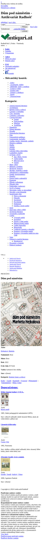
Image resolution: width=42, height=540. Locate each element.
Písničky (12, 176)
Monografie (18, 227)
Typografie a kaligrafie (17, 214)
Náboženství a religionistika (18, 172)
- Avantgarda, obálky (16, 85)
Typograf (24, 381)
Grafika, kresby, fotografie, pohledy (21, 141)
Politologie (17, 204)
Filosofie (17, 198)
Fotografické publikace (17, 137)
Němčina (17, 123)
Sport (11, 208)
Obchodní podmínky (12, 66)
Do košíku (4, 6)
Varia (11, 237)
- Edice (11, 83)
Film (11, 135)
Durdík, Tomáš (6, 474)
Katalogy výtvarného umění (23, 231)
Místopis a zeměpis (15, 166)
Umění (11, 216)
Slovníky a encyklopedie (17, 192)
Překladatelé (33, 381)
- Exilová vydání (15, 89)
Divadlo (12, 131)
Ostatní (16, 119)
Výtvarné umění (19, 217)
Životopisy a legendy (16, 243)
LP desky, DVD (14, 155)
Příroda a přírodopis (16, 182)
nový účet (12, 22)
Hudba (11, 145)
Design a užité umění (21, 221)
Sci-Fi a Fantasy (14, 188)
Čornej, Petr (5, 442)
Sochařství (17, 219)
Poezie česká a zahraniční (18, 178)
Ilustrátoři (16, 381)
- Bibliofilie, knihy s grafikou (19, 87)
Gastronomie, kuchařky (17, 139)
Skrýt (6, 534)
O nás (7, 70)
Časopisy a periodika (16, 112)
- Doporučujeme (15, 96)
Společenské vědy (15, 194)
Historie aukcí (10, 61)
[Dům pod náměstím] (21, 345)
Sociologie (17, 200)
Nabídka (8, 51)
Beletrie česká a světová (17, 110)
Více (2, 534)
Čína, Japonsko (14, 113)
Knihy (3, 381)
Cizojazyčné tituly (15, 117)
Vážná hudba (18, 159)
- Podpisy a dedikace (16, 92)
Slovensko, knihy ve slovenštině (20, 190)
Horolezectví (18, 241)
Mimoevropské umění (21, 223)
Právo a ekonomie (20, 196)
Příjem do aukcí (10, 59)
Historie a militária (15, 143)
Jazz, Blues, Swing (20, 157)
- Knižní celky (14, 90)
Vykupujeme (9, 53)
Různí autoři (5, 409)
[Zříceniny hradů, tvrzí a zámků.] (5, 470)
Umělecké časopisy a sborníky (24, 229)
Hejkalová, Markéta (7, 351)
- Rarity (12, 94)
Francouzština (18, 121)
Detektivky (13, 127)
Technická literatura (16, 212)
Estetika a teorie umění (21, 206)
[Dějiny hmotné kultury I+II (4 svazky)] (5, 405)
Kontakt (11, 73)
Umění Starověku (20, 225)
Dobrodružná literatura (17, 133)
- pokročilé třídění (19, 29)
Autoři (9, 381)
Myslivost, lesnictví (16, 168)
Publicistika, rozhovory (17, 186)
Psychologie (18, 202)
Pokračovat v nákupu (8, 8)
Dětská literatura (15, 129)
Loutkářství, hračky (16, 153)
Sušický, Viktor (17, 474)
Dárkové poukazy (15, 245)
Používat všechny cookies (9, 538)
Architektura (13, 108)
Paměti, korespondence (17, 174)
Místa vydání (17, 383)
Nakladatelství (6, 383)
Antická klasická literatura (18, 106)
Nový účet (33, 27)
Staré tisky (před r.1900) (17, 210)
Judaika (12, 147)
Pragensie (12, 180)
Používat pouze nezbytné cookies (12, 536)
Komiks (12, 149)
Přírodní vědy (14, 184)
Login (3, 24)
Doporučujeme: (9, 387)
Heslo (28, 24)
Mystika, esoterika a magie (18, 170)
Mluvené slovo (19, 161)
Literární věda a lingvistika (18, 151)
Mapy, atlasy (13, 164)
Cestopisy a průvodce (16, 115)
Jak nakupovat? (10, 68)
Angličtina (17, 125)
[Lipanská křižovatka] (5, 438)
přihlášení (4, 22)
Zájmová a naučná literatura (18, 239)
